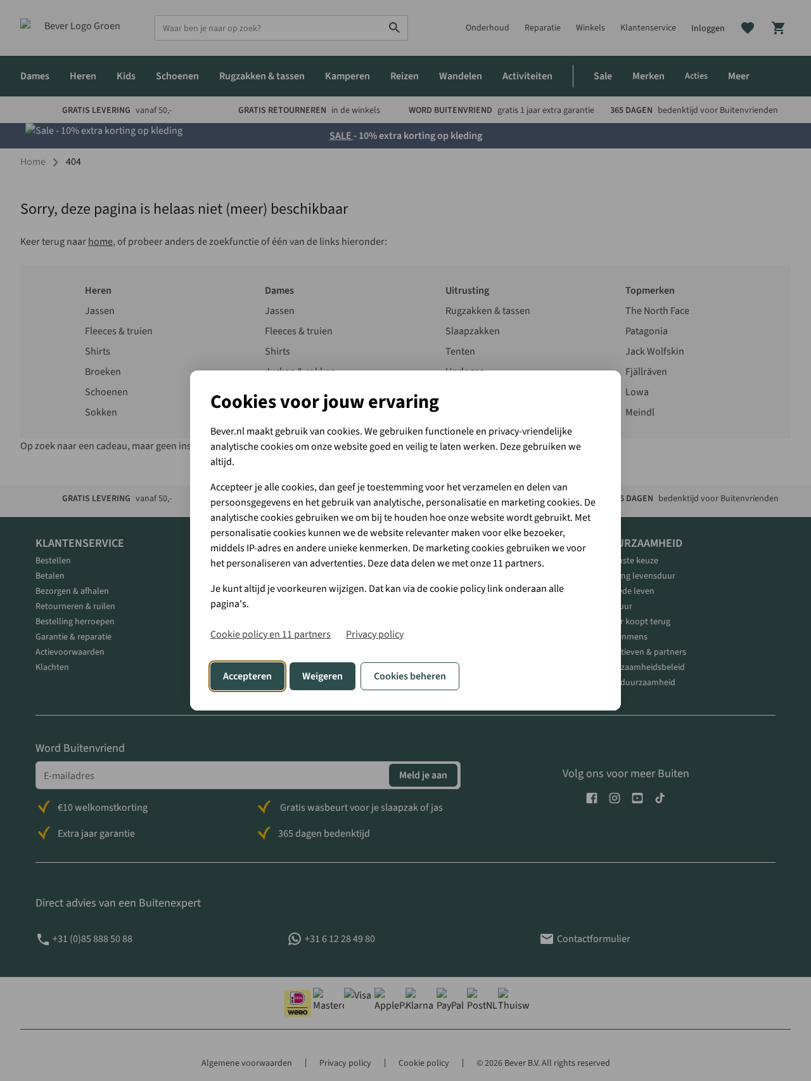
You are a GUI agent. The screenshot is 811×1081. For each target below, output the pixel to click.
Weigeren (322, 676)
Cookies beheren (410, 676)
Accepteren (247, 676)
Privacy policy (375, 634)
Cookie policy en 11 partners (270, 634)
